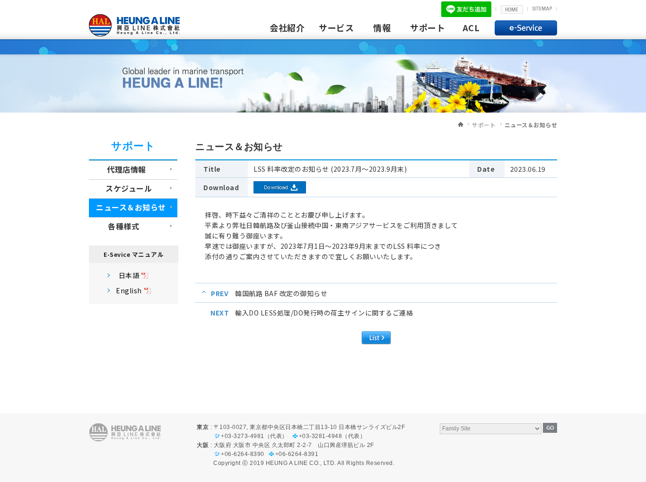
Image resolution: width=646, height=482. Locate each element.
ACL (471, 27)
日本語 (129, 275)
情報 (382, 27)
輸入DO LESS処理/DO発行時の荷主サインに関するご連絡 (324, 312)
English (129, 290)
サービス (336, 27)
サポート (427, 27)
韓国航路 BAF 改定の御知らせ (281, 293)
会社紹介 (287, 27)
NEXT (219, 312)
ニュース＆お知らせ (531, 125)
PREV (219, 293)
